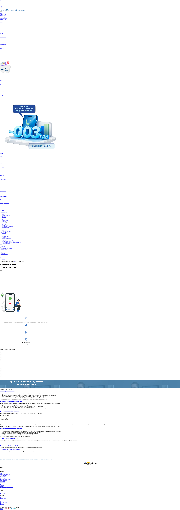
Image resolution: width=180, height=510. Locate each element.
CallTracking (2, 486)
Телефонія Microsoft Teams (4, 475)
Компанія (1, 501)
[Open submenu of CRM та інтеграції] (6, 232)
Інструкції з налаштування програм (6, 496)
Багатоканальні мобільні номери (5, 479)
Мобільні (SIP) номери (4, 478)
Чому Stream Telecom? (3, 502)
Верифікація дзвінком (3, 484)
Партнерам (2, 504)
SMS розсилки (2, 481)
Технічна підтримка (3, 497)
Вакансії (1, 503)
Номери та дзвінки (3, 492)
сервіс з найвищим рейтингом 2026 (90, 463)
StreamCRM (2, 483)
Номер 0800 (2, 477)
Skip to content (2, 0)
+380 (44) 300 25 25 (3, 468)
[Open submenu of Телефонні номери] (6, 222)
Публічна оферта (3, 498)
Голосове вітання (3, 476)
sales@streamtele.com (3, 469)
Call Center (2, 473)
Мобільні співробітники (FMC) (5, 474)
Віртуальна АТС (3, 472)
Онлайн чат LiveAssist (3, 488)
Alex (14, 261)
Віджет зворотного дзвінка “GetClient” (6, 487)
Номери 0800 (2, 493)
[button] (7, 391)
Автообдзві (2, 485)
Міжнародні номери (3, 480)
